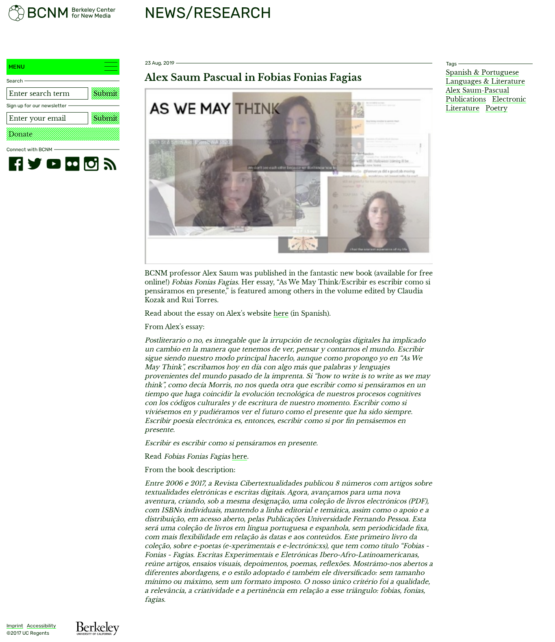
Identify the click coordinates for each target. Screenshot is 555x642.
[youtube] (53, 163)
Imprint (15, 626)
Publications (466, 99)
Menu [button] (17, 66)
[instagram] (91, 163)
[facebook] (16, 163)
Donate (21, 134)
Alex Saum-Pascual (477, 90)
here (280, 313)
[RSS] (110, 163)
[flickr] (72, 163)
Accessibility (41, 626)
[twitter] (34, 163)
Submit (105, 93)
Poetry (496, 108)
